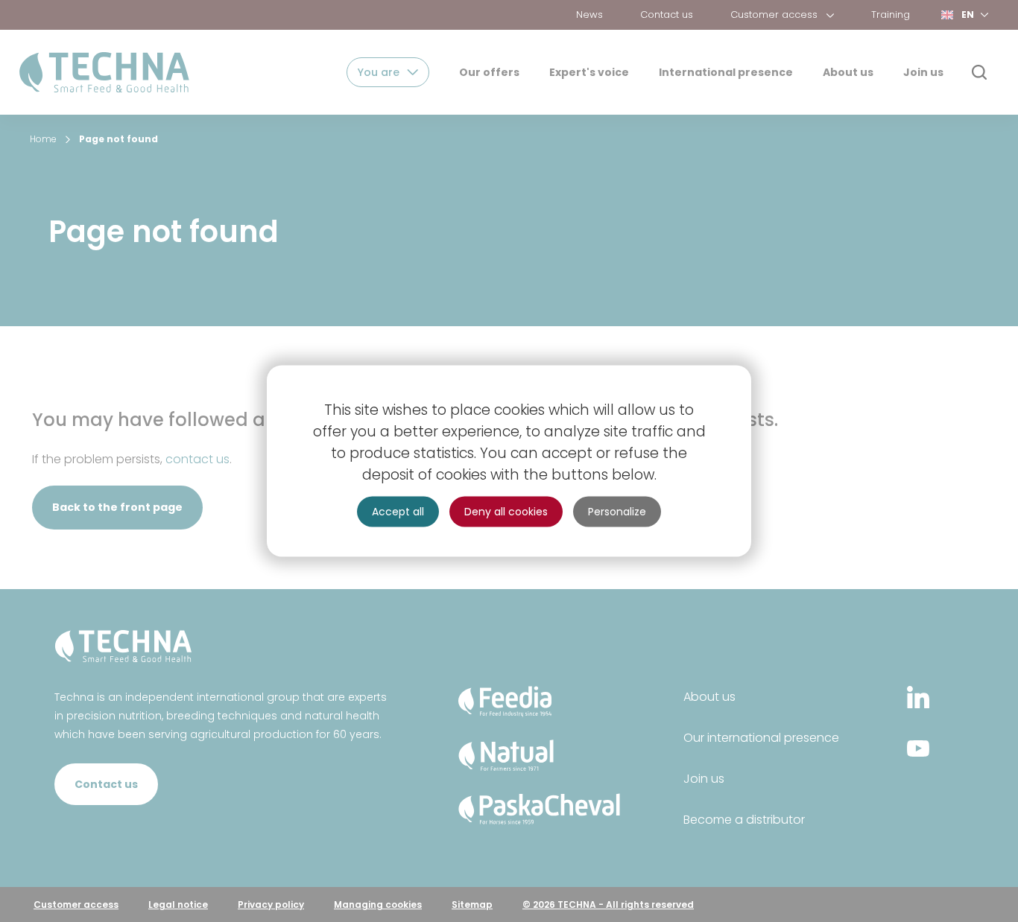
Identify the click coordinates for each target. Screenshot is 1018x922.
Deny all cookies (506, 511)
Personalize (617, 511)
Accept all (398, 511)
